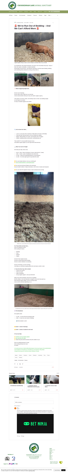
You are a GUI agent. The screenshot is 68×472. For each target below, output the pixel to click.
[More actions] (53, 22)
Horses (30, 355)
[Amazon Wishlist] (17, 464)
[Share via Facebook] (14, 363)
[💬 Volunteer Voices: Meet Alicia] (51, 379)
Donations (25, 355)
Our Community (22, 15)
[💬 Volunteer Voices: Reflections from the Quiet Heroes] (34, 379)
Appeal (16, 355)
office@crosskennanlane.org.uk (34, 457)
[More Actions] (53, 408)
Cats (50, 455)
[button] (49, 11)
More (49, 15)
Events (16, 15)
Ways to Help (51, 452)
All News (10, 15)
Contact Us (51, 459)
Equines (20, 355)
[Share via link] (22, 363)
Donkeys (20, 357)
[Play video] (34, 115)
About (50, 456)
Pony (44, 355)
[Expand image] (20, 80)
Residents (34, 355)
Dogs (45, 15)
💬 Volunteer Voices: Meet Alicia (51, 386)
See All (58, 373)
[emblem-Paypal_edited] (13, 464)
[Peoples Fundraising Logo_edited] (9, 464)
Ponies (48, 355)
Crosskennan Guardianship (16, 385)
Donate (51, 449)
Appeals (16, 360)
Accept (63, 470)
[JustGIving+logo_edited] (11, 464)
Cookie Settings (57, 470)
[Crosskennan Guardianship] (16, 379)
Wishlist (51, 451)
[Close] (66, 470)
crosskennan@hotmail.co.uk (34, 458)
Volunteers (29, 15)
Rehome (40, 15)
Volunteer (51, 450)
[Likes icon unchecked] (17, 436)
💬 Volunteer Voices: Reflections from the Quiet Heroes (34, 386)
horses (16, 357)
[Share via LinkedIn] (20, 363)
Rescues (35, 15)
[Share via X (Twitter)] (17, 363)
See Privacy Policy (32, 470)
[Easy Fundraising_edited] (15, 464)
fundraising (40, 355)
